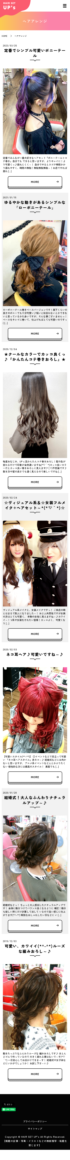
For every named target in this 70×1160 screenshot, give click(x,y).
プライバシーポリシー (35, 1121)
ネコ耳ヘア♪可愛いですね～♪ (35, 654)
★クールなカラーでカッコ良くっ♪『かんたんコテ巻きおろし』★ (35, 356)
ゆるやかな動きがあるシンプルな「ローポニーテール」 (35, 204)
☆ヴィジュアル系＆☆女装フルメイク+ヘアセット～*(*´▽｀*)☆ (35, 505)
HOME (4, 35)
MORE (35, 182)
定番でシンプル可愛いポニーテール (35, 53)
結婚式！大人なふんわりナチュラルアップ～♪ (35, 800)
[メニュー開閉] (64, 5)
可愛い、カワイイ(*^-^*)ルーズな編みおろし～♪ (35, 948)
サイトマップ (35, 1128)
